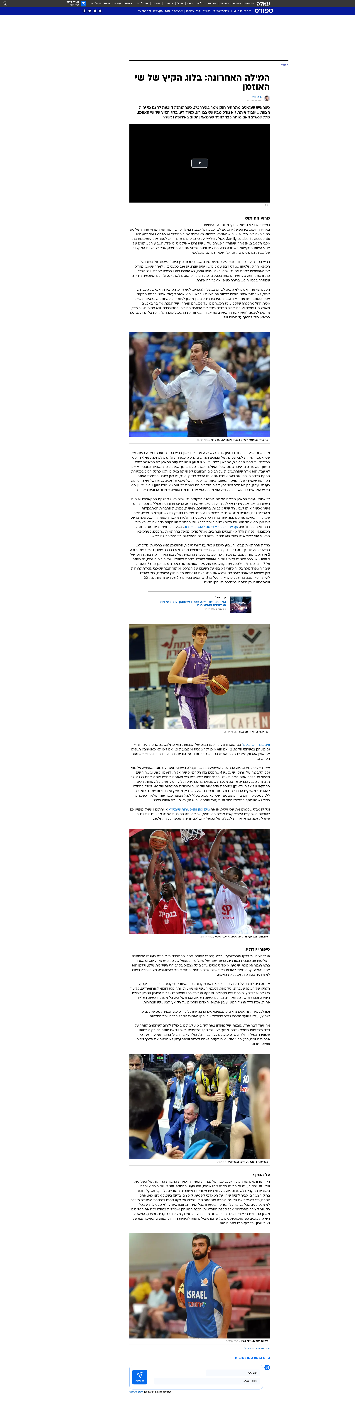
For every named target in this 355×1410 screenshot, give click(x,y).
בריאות (169, 3)
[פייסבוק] (84, 11)
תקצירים (158, 11)
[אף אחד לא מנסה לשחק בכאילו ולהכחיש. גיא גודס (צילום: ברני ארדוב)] (199, 388)
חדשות (249, 3)
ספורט (237, 3)
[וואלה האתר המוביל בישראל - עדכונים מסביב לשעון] (263, 4)
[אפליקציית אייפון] (95, 11)
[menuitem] (247, 4)
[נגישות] (5, 3)
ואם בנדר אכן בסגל (256, 745)
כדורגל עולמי (203, 11)
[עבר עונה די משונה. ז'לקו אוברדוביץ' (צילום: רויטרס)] (199, 1110)
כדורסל (190, 11)
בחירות (224, 3)
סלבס (200, 3)
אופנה (128, 3)
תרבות (212, 3)
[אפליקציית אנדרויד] (100, 11)
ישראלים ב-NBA (174, 11)
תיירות (156, 3)
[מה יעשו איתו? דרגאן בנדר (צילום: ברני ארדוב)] (199, 679)
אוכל (180, 3)
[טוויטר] (89, 11)
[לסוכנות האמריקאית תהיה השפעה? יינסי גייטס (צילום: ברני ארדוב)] (199, 884)
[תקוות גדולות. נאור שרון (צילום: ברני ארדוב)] (199, 1289)
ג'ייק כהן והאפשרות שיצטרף (189, 809)
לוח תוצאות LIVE (241, 11)
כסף (189, 3)
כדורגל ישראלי (221, 11)
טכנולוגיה (142, 3)
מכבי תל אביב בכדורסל (257, 1349)
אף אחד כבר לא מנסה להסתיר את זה (211, 527)
